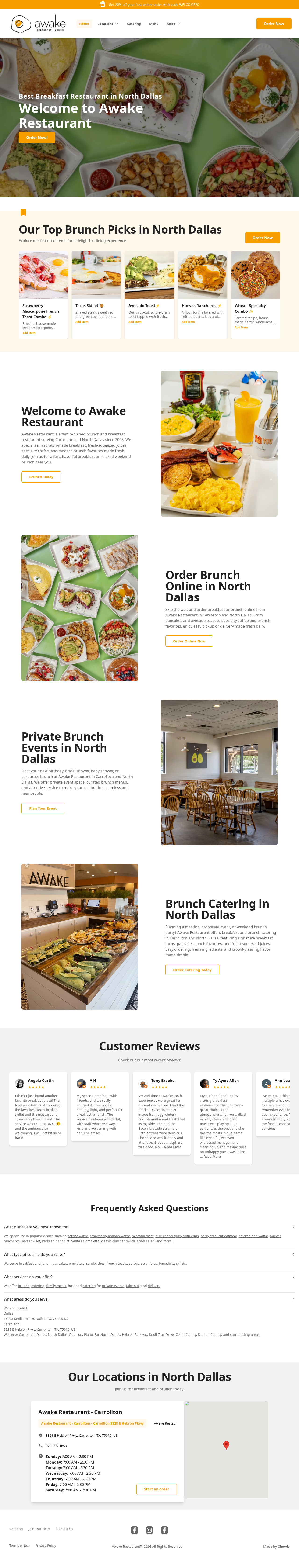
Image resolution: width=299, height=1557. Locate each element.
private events (113, 1286)
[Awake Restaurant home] (38, 23)
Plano (88, 1334)
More (171, 23)
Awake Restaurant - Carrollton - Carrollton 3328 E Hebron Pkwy (92, 1423)
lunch (46, 1263)
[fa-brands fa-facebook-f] (134, 1530)
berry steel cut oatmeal (219, 1236)
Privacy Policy (45, 1545)
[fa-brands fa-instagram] (149, 1530)
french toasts (117, 1263)
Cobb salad (145, 1241)
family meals (56, 1286)
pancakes (59, 1263)
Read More (172, 1147)
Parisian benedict (55, 1241)
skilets (181, 1263)
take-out (132, 1286)
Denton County (209, 1334)
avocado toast (142, 1236)
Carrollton (27, 1334)
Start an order (156, 1489)
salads (134, 1263)
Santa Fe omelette (85, 1241)
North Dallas (58, 1334)
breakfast (26, 1263)
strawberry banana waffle (110, 1236)
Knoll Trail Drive (161, 1334)
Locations (105, 23)
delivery (154, 1286)
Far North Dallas (107, 1334)
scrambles (149, 1263)
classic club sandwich (118, 1241)
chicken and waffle (253, 1236)
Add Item (29, 333)
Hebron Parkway (134, 1334)
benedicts (166, 1263)
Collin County (186, 1334)
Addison (75, 1334)
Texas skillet (30, 1241)
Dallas (41, 1334)
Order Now (274, 23)
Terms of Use (19, 1545)
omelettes (76, 1263)
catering (37, 1286)
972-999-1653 (56, 1445)
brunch (23, 1286)
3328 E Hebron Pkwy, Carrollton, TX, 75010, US (81, 1435)
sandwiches (95, 1263)
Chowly (284, 1546)
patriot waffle (77, 1236)
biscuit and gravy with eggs (177, 1236)
